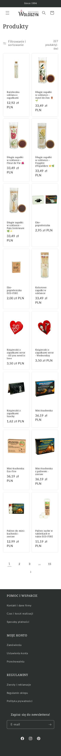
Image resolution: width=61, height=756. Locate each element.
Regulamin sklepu (17, 692)
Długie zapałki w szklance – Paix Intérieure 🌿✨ (15, 227)
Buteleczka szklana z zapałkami (13, 95)
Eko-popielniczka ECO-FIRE (14, 290)
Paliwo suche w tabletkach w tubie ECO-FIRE (44, 533)
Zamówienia (14, 644)
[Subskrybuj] (50, 724)
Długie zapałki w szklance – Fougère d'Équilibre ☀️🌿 (44, 161)
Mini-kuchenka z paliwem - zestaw (44, 471)
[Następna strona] (30, 572)
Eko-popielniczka (42, 224)
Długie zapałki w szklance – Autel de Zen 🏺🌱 (44, 96)
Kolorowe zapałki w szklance (40, 290)
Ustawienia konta (17, 653)
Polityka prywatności (19, 700)
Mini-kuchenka (44, 410)
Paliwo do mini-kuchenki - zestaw (16, 533)
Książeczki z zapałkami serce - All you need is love (16, 354)
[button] (7, 13)
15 (49, 563)
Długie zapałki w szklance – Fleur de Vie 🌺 (15, 160)
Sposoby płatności (18, 621)
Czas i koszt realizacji (20, 613)
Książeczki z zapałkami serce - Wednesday (44, 352)
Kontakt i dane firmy (19, 605)
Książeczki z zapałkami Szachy (14, 413)
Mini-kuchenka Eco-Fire (15, 470)
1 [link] (9, 564)
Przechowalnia (15, 661)
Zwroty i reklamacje (19, 684)
